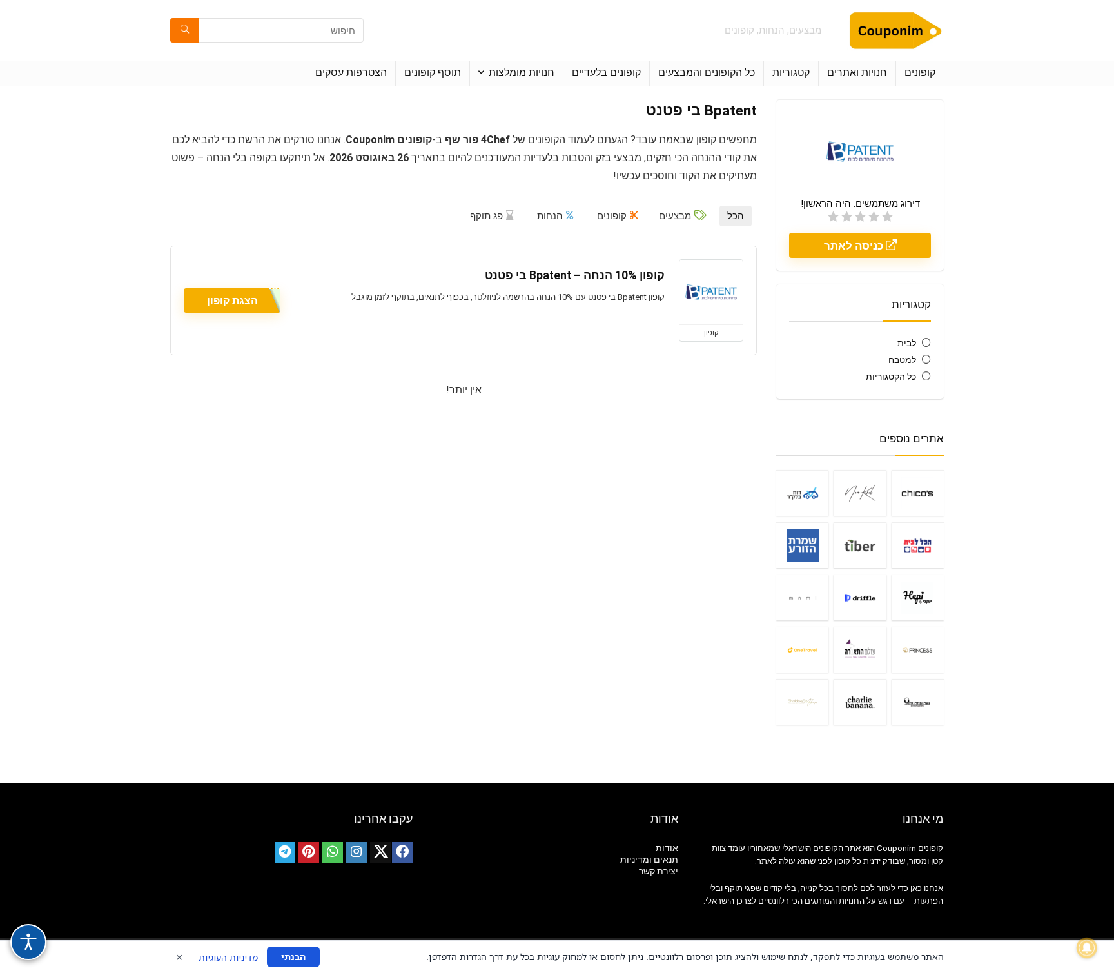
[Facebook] (402, 852)
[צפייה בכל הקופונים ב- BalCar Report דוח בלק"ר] (802, 493)
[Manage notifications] (1087, 948)
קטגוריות (791, 72)
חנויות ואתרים (857, 72)
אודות (667, 848)
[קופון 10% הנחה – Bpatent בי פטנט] (711, 292)
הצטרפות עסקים (351, 72)
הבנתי (293, 956)
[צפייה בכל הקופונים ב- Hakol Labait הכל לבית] (918, 545)
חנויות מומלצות (521, 72)
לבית (906, 343)
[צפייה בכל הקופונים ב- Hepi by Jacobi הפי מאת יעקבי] (918, 597)
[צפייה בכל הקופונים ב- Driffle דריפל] (860, 597)
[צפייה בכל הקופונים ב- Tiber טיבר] (860, 545)
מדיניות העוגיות (228, 957)
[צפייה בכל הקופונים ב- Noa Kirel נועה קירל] (860, 493)
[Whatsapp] (332, 852)
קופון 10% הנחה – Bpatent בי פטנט (575, 275)
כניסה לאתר (855, 245)
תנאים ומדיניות (649, 859)
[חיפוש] (184, 30)
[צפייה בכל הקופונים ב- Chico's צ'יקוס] (918, 493)
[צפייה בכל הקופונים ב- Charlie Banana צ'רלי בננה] (860, 702)
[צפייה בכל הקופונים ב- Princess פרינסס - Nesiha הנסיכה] (918, 650)
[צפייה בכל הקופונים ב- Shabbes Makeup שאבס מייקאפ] (802, 702)
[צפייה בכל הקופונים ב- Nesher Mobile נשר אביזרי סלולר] (918, 702)
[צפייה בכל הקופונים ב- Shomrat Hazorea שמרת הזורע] (802, 545)
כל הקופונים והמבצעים (706, 72)
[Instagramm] (356, 852)
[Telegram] (285, 852)
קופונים (919, 72)
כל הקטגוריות (891, 376)
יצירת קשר (658, 871)
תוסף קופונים (432, 72)
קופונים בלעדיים (606, 72)
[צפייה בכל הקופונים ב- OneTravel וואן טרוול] (802, 650)
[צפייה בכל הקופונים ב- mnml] (802, 597)
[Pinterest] (308, 852)
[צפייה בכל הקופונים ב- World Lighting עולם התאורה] (860, 650)
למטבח (902, 360)
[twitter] (380, 852)
